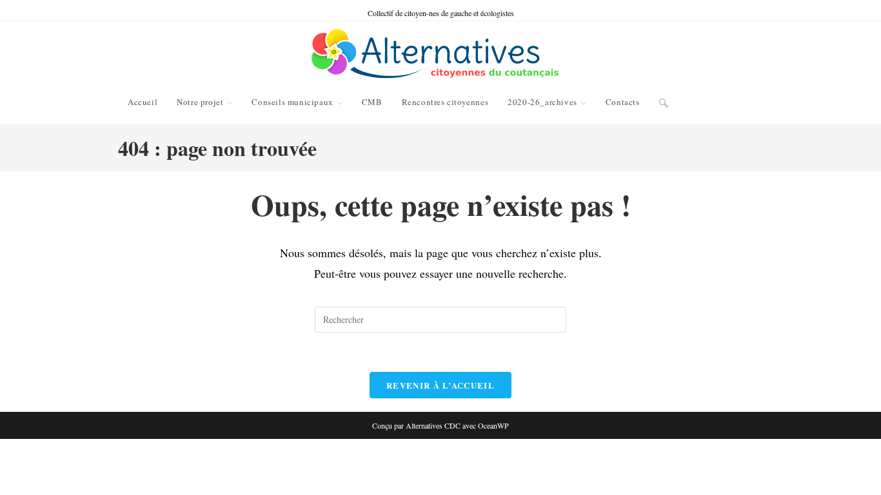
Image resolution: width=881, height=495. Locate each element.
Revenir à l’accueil (440, 385)
